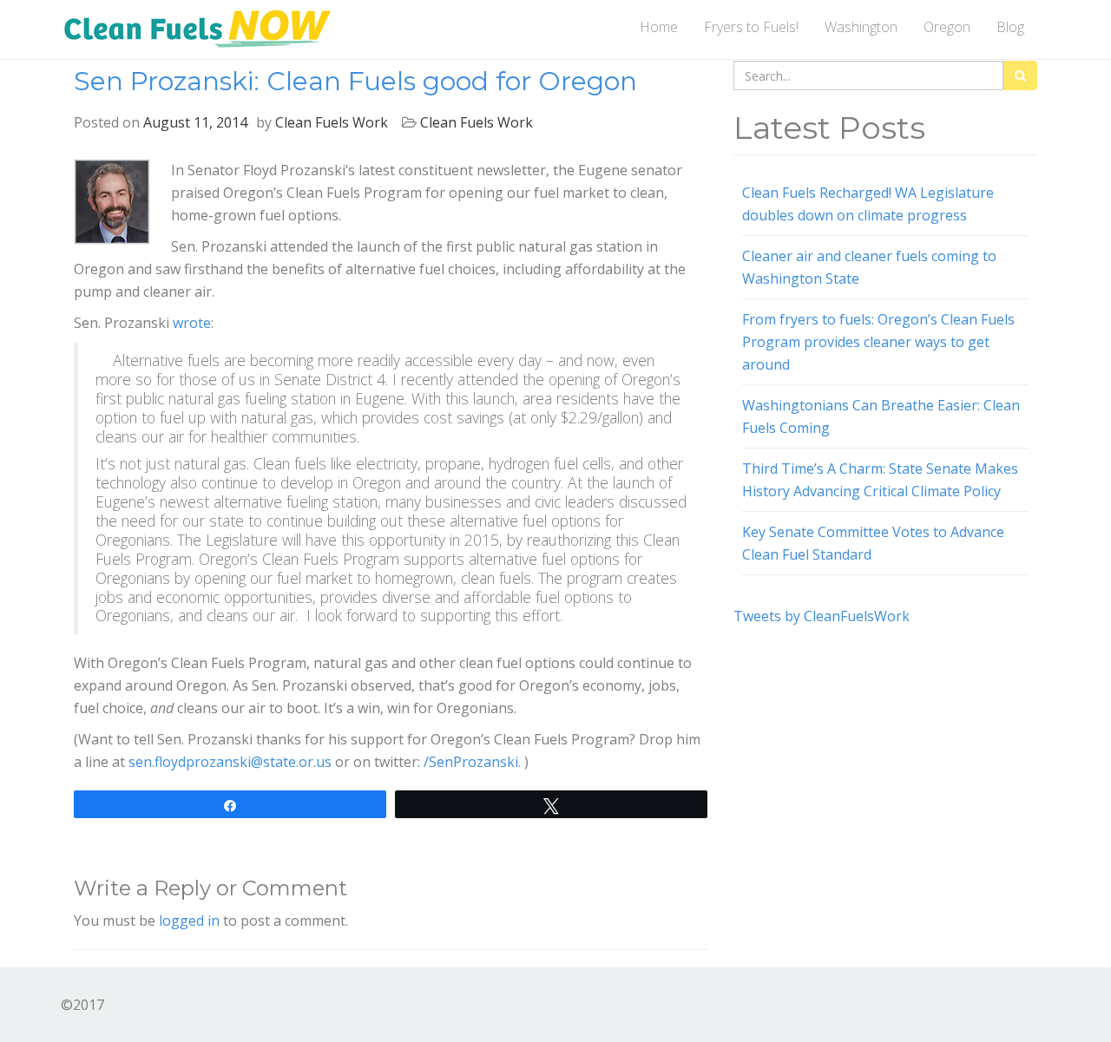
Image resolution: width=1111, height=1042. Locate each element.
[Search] (1020, 75)
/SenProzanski (471, 761)
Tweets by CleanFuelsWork (821, 616)
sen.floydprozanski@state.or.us (230, 761)
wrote (192, 322)
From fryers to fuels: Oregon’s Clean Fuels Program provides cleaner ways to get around (878, 342)
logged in (189, 920)
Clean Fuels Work (331, 122)
